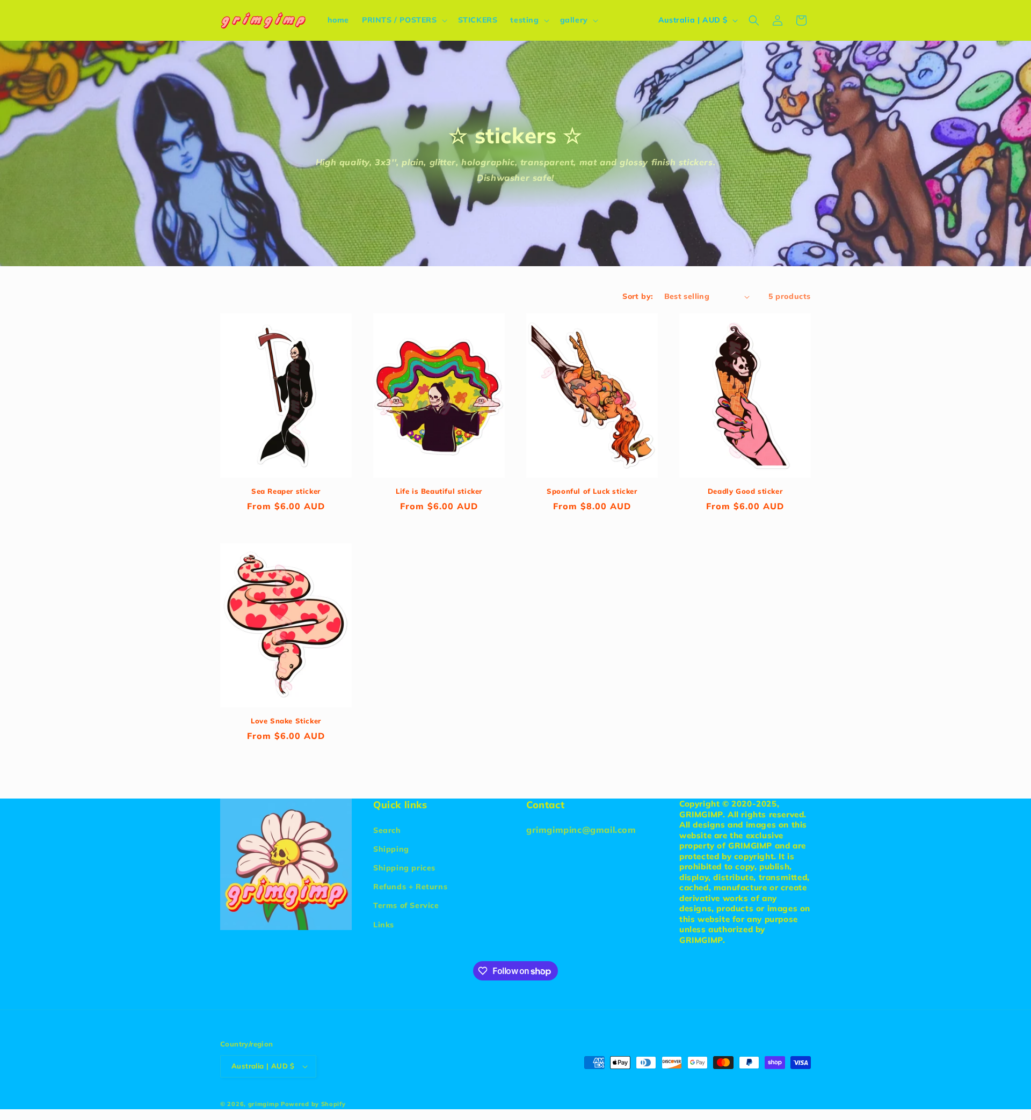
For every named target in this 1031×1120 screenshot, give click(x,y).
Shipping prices (404, 868)
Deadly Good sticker (745, 491)
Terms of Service (406, 905)
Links (383, 924)
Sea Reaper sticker (286, 491)
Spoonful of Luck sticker (592, 491)
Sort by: (637, 296)
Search (387, 830)
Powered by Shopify (313, 1104)
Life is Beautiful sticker (439, 491)
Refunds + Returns (410, 886)
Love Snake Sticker (286, 720)
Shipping (391, 849)
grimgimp (263, 1104)
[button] (403, 20)
